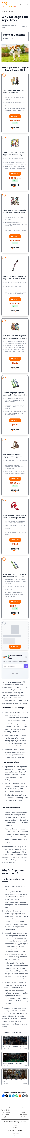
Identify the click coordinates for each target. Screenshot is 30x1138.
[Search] (24, 4)
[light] (21, 5)
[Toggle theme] (26, 657)
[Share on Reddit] (20, 1095)
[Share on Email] (26, 1095)
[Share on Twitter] (6, 1095)
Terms (15, 1125)
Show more (8, 38)
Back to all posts (9, 12)
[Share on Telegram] (13, 1095)
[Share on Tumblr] (23, 1095)
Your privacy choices (15, 1130)
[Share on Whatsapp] (16, 1095)
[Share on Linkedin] (10, 1095)
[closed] (27, 5)
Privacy (15, 1128)
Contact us (15, 1133)
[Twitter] (15, 1136)
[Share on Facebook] (3, 1095)
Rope (3, 682)
